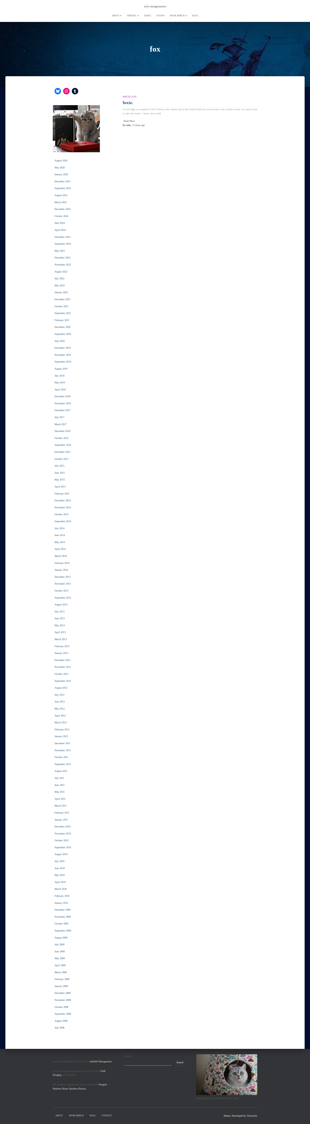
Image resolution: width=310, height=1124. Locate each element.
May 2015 (60, 479)
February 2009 (62, 979)
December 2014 (63, 500)
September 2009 (63, 930)
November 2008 (63, 1000)
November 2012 (63, 667)
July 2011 (59, 778)
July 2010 (59, 861)
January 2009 (61, 986)
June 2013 (60, 618)
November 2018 (63, 403)
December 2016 (63, 431)
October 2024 (61, 216)
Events (160, 15)
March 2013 (61, 639)
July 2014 (59, 528)
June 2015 (60, 472)
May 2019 (60, 382)
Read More (129, 121)
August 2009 (61, 937)
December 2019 (63, 348)
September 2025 (63, 188)
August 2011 (61, 771)
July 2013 (59, 611)
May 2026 (60, 167)
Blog (195, 15)
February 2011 (62, 812)
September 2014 (63, 521)
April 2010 (60, 882)
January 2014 (61, 570)
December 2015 (63, 452)
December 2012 (63, 660)
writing (132, 15)
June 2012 (60, 701)
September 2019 (63, 361)
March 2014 (61, 556)
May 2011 (60, 792)
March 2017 (61, 424)
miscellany (130, 96)
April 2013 (60, 632)
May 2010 (60, 875)
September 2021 (63, 313)
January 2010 (61, 903)
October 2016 (61, 438)
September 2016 (63, 445)
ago (138, 125)
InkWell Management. (101, 1061)
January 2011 (61, 819)
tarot (147, 15)
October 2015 (61, 459)
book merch (177, 15)
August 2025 (61, 195)
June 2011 (60, 785)
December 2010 (63, 826)
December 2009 (63, 909)
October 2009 (61, 923)
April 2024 (60, 230)
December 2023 (63, 237)
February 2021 (62, 320)
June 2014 (60, 535)
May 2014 (60, 542)
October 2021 (61, 306)
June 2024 (60, 223)
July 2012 (59, 694)
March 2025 (61, 202)
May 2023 (60, 250)
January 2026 (61, 174)
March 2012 (61, 722)
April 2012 (60, 715)
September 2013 (63, 597)
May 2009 (60, 958)
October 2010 (61, 840)
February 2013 (62, 646)
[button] (121, 15)
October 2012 (61, 674)
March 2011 (61, 805)
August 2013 (61, 604)
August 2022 (61, 271)
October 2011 (61, 757)
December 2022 (63, 257)
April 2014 (60, 549)
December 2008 (63, 993)
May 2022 (60, 285)
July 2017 (59, 417)
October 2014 (61, 514)
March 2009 (61, 972)
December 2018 (63, 396)
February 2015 (62, 493)
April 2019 (60, 389)
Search (128, 1056)
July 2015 (59, 465)
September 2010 (63, 847)
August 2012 (61, 687)
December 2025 (63, 181)
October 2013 (61, 590)
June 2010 (60, 868)
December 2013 (63, 577)
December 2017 (63, 410)
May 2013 (60, 625)
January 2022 (61, 292)
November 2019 (63, 355)
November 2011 (63, 750)
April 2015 (60, 486)
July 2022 (59, 278)
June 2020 (60, 341)
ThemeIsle (252, 1115)
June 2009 (60, 951)
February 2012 (62, 729)
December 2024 (63, 209)
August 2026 (61, 160)
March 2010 (61, 889)
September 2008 (63, 1014)
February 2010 (62, 896)
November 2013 (63, 583)
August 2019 (61, 368)
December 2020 (63, 327)
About (116, 15)
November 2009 (63, 916)
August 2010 (61, 854)
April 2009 (60, 965)
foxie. (128, 102)
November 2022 (63, 264)
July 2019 (59, 375)
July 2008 (59, 1027)
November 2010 (63, 833)
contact (107, 1115)
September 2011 (63, 764)
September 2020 (63, 334)
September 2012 (63, 681)
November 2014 (63, 507)
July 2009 (59, 944)
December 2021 (63, 299)
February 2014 (62, 563)
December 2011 (62, 743)
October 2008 (61, 1007)
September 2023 (63, 243)
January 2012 (61, 736)
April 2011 (60, 799)
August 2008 (61, 1021)
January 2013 (61, 653)
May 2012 (60, 708)
